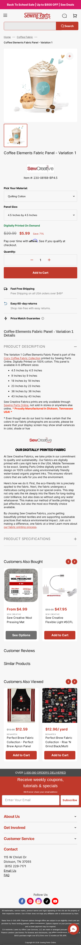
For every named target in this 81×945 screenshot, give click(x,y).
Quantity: (10, 251)
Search (69, 25)
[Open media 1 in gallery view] (69, 56)
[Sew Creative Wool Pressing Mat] (21, 604)
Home (7, 37)
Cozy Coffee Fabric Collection (22, 358)
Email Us (10, 870)
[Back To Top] (75, 939)
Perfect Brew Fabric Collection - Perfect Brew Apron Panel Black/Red (20, 744)
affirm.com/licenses (59, 932)
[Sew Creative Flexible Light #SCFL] (59, 604)
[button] (5, 16)
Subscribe (70, 800)
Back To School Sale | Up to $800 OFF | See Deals (40, 4)
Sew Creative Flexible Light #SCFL (59, 620)
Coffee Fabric (25, 37)
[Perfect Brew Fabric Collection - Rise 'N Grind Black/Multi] (59, 724)
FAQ (6, 875)
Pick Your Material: (16, 188)
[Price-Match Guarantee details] (43, 318)
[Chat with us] (64, 16)
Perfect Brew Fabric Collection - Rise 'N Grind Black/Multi (58, 742)
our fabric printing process (20, 527)
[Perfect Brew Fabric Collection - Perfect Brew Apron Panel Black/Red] (21, 724)
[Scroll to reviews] (40, 160)
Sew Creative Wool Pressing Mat (19, 620)
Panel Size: (11, 206)
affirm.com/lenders (37, 923)
